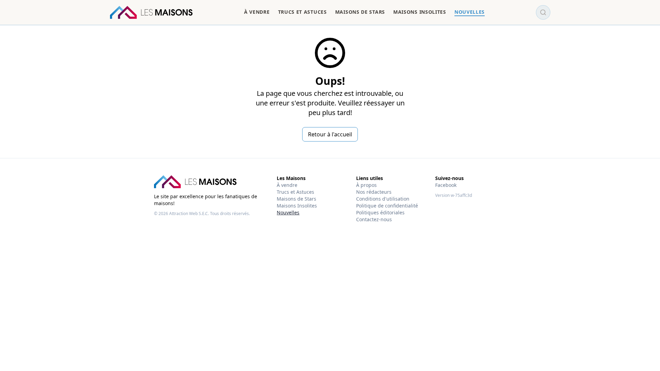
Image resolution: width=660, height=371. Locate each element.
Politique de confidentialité (387, 205)
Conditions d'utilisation (382, 198)
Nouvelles (288, 212)
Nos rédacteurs (374, 192)
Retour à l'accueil (330, 134)
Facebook (445, 185)
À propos (366, 185)
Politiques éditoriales (380, 212)
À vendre (287, 185)
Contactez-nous (374, 219)
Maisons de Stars (296, 198)
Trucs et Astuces (295, 192)
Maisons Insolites (297, 205)
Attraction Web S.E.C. (189, 213)
